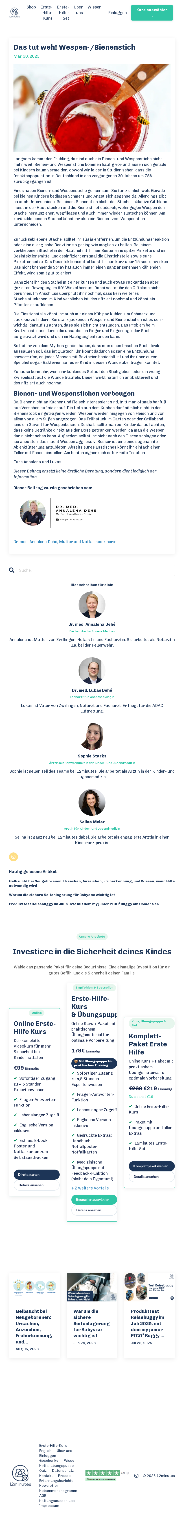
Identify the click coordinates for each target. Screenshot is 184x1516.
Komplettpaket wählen (150, 1166)
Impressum (49, 1505)
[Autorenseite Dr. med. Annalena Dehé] (92, 513)
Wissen (94, 7)
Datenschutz (63, 1470)
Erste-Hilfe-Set (63, 13)
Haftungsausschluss (57, 1501)
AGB (42, 1495)
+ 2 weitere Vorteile (90, 1188)
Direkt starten (28, 1175)
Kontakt (46, 1476)
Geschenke (49, 1460)
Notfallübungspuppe (56, 1465)
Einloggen (117, 12)
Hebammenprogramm (58, 1491)
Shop (31, 7)
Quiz (43, 1470)
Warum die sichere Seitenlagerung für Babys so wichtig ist (62, 895)
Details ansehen (31, 1185)
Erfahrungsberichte (56, 1480)
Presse (64, 1476)
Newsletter (49, 1485)
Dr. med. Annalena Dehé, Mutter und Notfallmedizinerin (64, 541)
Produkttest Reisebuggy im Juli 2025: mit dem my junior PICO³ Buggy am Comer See (84, 904)
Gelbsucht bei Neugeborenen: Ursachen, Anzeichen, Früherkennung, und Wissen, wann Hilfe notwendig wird (92, 883)
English (45, 1451)
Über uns (78, 10)
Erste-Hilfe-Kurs (46, 13)
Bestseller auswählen (92, 1200)
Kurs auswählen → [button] (152, 12)
